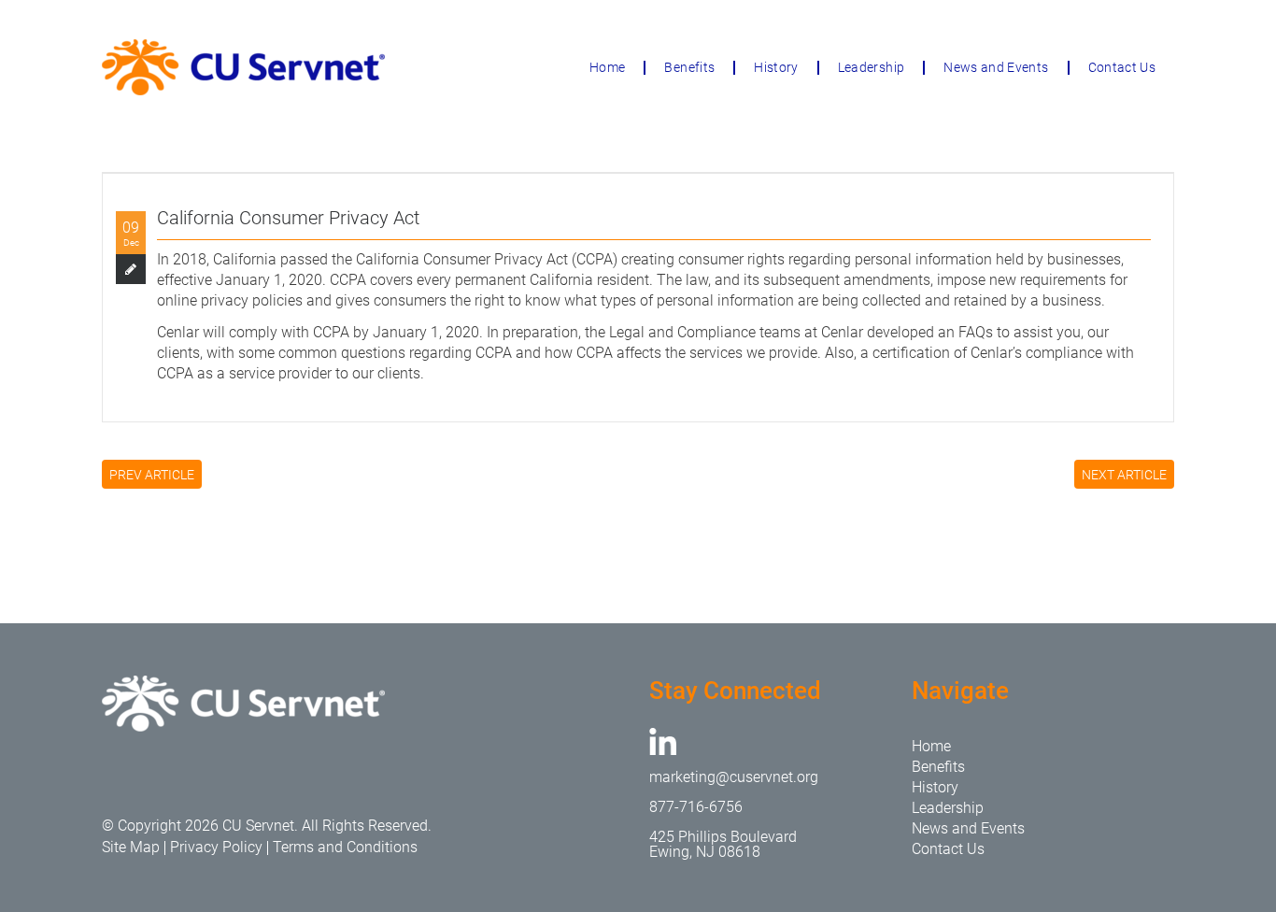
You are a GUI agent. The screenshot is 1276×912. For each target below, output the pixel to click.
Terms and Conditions (345, 847)
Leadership (871, 67)
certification (911, 353)
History (776, 67)
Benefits (689, 67)
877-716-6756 (696, 807)
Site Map (131, 847)
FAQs (975, 332)
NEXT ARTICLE (1124, 474)
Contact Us (1122, 67)
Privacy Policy (216, 847)
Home (607, 67)
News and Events (995, 67)
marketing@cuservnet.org (733, 777)
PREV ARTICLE (151, 474)
